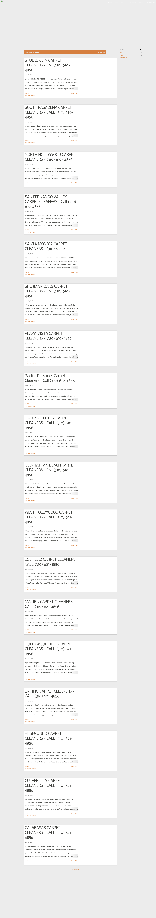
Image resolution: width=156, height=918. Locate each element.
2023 (121, 52)
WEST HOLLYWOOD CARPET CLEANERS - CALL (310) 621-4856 (49, 517)
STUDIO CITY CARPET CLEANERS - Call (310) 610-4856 (47, 65)
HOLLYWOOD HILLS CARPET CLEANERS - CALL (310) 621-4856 (49, 649)
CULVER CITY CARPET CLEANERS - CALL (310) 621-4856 (49, 785)
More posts (75, 869)
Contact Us (141, 2)
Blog (116, 2)
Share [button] (27, 93)
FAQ (126, 2)
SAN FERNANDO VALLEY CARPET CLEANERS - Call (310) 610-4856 (50, 202)
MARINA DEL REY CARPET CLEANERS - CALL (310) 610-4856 (49, 423)
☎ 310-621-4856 (151, 2)
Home (104, 2)
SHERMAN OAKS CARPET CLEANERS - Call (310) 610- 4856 (47, 291)
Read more (74, 93)
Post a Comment (30, 95)
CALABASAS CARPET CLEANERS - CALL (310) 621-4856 (49, 833)
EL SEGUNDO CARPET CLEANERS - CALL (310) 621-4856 (49, 738)
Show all (101, 52)
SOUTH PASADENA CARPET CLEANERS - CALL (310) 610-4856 (49, 112)
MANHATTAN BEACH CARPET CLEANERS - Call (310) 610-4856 (50, 470)
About (121, 2)
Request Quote (133, 2)
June (122, 55)
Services (110, 2)
